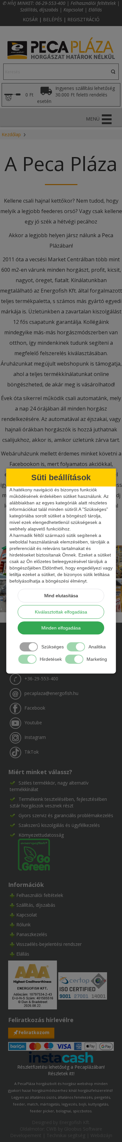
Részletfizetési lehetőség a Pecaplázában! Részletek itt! (61, 1070)
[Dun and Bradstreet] (33, 984)
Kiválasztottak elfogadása (61, 611)
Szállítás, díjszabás (39, 10)
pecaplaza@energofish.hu (51, 693)
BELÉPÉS (52, 19)
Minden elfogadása (61, 627)
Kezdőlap (11, 134)
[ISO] (82, 984)
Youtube (33, 722)
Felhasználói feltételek (93, 3)
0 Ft (29, 95)
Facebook (34, 708)
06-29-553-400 (50, 3)
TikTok (31, 752)
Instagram (35, 737)
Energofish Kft (74, 1122)
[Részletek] (61, 1056)
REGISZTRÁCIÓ (83, 19)
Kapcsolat (73, 10)
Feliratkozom (34, 1032)
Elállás (95, 10)
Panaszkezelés (31, 934)
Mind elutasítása (61, 595)
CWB (51, 1129)
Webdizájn (101, 1135)
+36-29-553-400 (41, 678)
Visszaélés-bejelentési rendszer (49, 944)
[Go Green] (30, 854)
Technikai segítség (66, 1135)
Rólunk (23, 924)
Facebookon (24, 464)
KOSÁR (30, 19)
